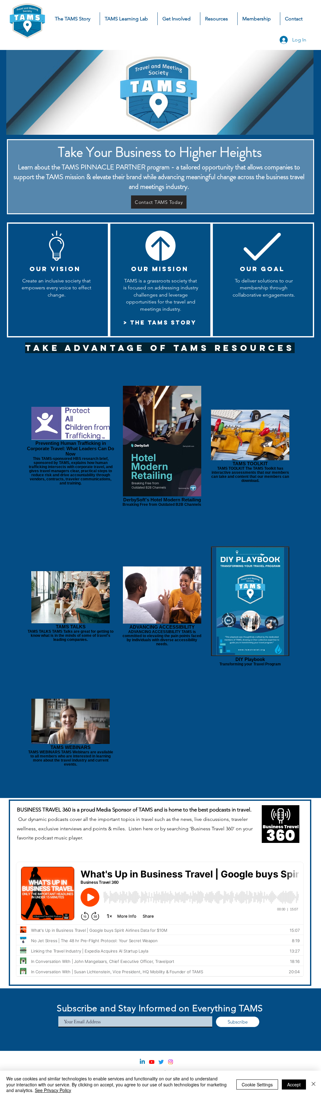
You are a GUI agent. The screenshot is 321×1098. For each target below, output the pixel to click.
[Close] (313, 1084)
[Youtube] (152, 1062)
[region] (158, 576)
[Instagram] (170, 1062)
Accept (294, 1084)
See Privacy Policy (53, 1090)
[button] (179, 18)
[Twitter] (161, 1062)
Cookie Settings (257, 1084)
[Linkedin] (142, 1062)
